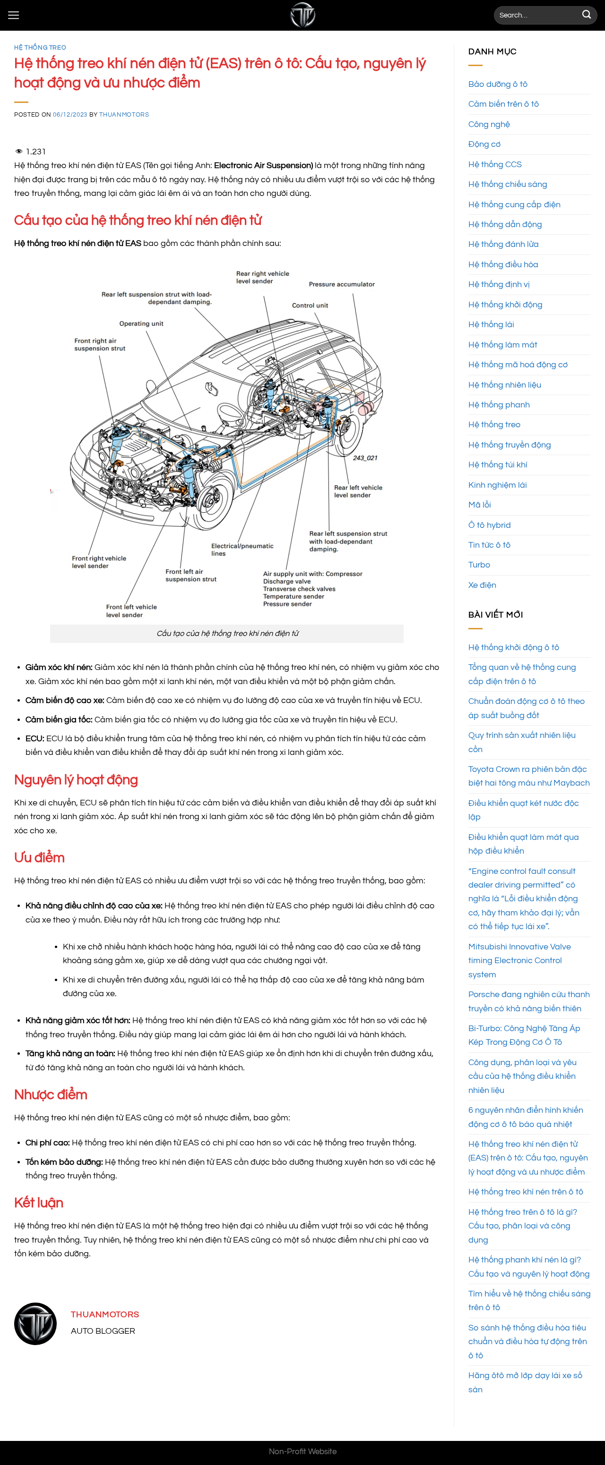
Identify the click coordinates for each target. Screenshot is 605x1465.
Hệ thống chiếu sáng (507, 184)
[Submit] (587, 15)
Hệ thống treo (40, 47)
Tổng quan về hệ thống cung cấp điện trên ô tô (522, 674)
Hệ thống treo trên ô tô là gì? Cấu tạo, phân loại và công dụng (522, 1226)
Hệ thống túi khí (497, 464)
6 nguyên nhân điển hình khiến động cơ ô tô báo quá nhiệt (525, 1117)
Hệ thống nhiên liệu (504, 385)
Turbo (479, 564)
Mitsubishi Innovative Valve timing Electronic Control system (519, 960)
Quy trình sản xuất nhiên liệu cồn (522, 742)
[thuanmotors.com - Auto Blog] (302, 15)
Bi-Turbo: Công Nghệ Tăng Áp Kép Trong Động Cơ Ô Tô (524, 1035)
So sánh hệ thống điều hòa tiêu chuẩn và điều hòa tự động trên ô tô (527, 1341)
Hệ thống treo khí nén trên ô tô (525, 1191)
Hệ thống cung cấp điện (514, 204)
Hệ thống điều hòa (503, 264)
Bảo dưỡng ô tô (497, 84)
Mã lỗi (479, 504)
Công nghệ (489, 124)
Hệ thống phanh (499, 404)
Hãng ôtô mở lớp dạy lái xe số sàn (525, 1382)
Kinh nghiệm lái (497, 485)
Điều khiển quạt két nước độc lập (523, 810)
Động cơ (484, 144)
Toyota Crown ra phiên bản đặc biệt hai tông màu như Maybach (529, 776)
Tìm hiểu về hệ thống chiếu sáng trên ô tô (529, 1300)
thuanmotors (124, 114)
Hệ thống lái (491, 324)
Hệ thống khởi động (505, 304)
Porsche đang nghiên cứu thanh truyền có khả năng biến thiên (529, 1001)
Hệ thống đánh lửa (503, 244)
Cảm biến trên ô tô (503, 104)
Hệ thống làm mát (502, 344)
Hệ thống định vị (499, 284)
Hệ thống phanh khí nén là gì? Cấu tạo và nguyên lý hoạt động (529, 1266)
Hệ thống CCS (495, 164)
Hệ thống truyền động (509, 444)
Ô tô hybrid (489, 525)
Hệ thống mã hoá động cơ (518, 364)
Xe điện (482, 585)
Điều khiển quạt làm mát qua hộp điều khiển (523, 844)
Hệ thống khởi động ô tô (513, 647)
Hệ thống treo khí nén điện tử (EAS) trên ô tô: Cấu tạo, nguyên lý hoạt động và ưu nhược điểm (528, 1158)
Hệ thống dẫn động (505, 224)
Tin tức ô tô (489, 545)
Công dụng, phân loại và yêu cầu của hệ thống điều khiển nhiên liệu (522, 1076)
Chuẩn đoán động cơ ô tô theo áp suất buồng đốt (526, 708)
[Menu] (13, 15)
